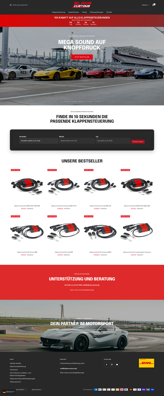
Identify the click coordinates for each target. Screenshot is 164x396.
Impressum (14, 370)
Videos (84, 12)
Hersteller (22, 136)
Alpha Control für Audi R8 (64, 252)
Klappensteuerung (58, 12)
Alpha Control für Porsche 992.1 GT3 (63, 206)
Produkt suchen (138, 141)
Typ (97, 136)
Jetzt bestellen (82, 57)
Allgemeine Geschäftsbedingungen (22, 379)
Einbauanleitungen (96, 12)
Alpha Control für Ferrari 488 (27, 252)
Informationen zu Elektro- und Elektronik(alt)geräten (20, 374)
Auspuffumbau (73, 12)
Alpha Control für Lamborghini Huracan (137, 252)
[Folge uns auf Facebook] (106, 364)
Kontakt (109, 12)
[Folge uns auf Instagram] (111, 364)
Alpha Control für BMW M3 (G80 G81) (137, 206)
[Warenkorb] (153, 5)
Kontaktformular (88, 290)
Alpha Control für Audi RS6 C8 (100, 206)
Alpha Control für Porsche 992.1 (100, 252)
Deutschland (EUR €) (17, 389)
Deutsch (144, 5)
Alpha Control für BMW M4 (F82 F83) (27, 206)
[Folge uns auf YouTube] (117, 364)
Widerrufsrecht (15, 382)
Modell (61, 136)
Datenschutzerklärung (18, 366)
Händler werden (15, 363)
